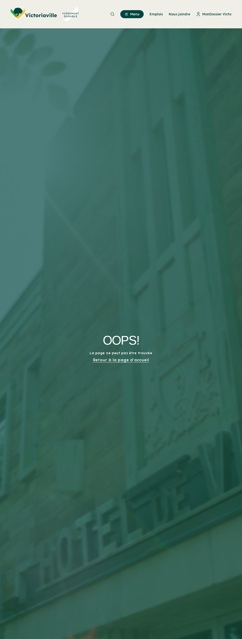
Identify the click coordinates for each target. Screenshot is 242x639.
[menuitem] (45, 14)
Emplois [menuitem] (156, 14)
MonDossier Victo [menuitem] (216, 14)
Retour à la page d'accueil (121, 360)
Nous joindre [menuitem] (179, 14)
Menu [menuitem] (134, 14)
